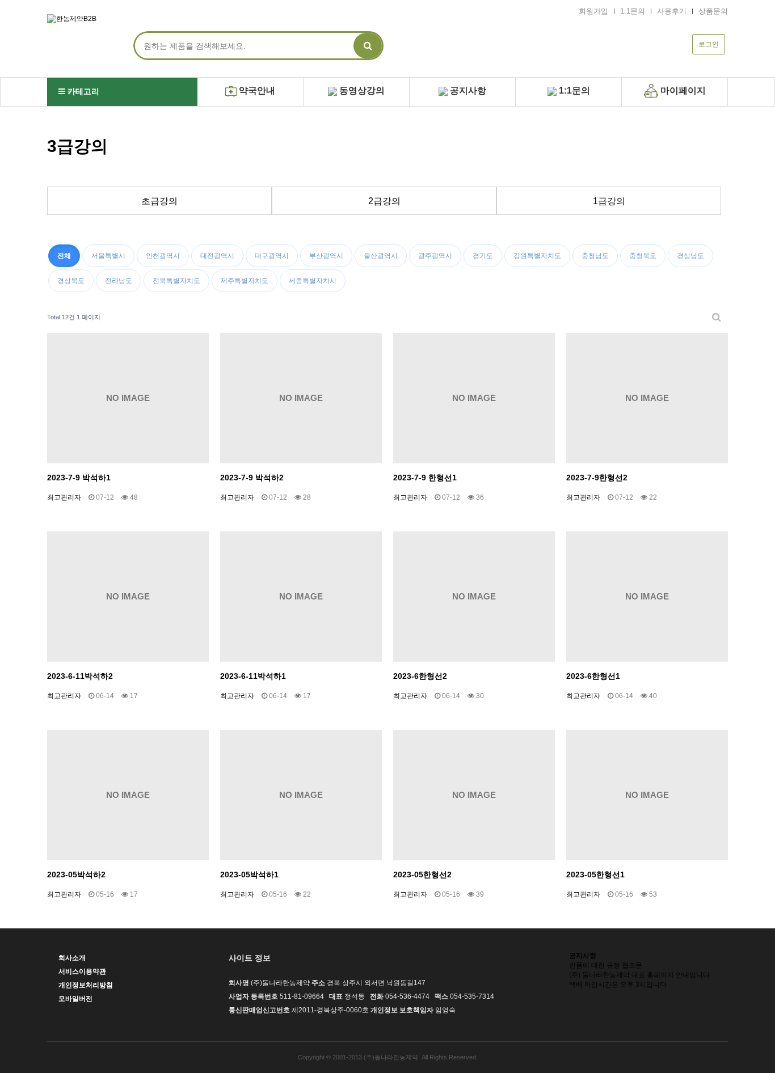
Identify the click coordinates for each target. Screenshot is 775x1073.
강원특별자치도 (537, 256)
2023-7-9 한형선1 (425, 477)
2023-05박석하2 (76, 874)
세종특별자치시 (312, 281)
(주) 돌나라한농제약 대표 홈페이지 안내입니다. (640, 975)
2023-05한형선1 (595, 874)
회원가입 (593, 11)
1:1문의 (632, 11)
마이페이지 (682, 90)
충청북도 (642, 256)
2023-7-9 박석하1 (79, 477)
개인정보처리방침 (85, 985)
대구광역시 (272, 256)
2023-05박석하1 (249, 874)
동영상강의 (361, 90)
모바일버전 (75, 999)
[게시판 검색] (716, 317)
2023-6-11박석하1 (253, 676)
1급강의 (609, 201)
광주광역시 (435, 256)
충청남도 (595, 256)
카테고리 (82, 91)
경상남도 (690, 256)
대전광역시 (217, 256)
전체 (64, 256)
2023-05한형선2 (422, 874)
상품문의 (713, 11)
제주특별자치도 (244, 281)
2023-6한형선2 (420, 676)
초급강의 (159, 201)
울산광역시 (381, 256)
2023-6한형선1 (593, 676)
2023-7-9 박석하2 (252, 477)
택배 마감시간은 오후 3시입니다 (618, 984)
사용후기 (671, 11)
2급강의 (384, 201)
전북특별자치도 (176, 281)
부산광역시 (326, 256)
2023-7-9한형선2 (596, 477)
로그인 (708, 44)
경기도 (483, 256)
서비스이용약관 (82, 971)
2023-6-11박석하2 (80, 676)
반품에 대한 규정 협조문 (605, 965)
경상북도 (71, 281)
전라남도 (118, 281)
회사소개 (72, 958)
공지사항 (467, 90)
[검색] (367, 45)
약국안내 (256, 90)
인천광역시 (163, 256)
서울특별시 (108, 256)
